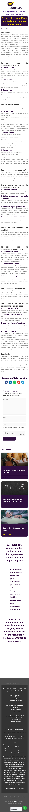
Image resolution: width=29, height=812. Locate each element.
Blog (16, 696)
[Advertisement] (14, 662)
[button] (6, 382)
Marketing (23, 11)
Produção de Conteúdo (16, 707)
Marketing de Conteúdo (10, 11)
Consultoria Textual (16, 719)
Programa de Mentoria (16, 721)
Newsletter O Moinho (16, 698)
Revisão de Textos (16, 711)
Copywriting (10, 14)
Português (19, 14)
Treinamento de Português (16, 717)
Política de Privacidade (10, 788)
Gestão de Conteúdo (16, 709)
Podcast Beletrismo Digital (16, 700)
